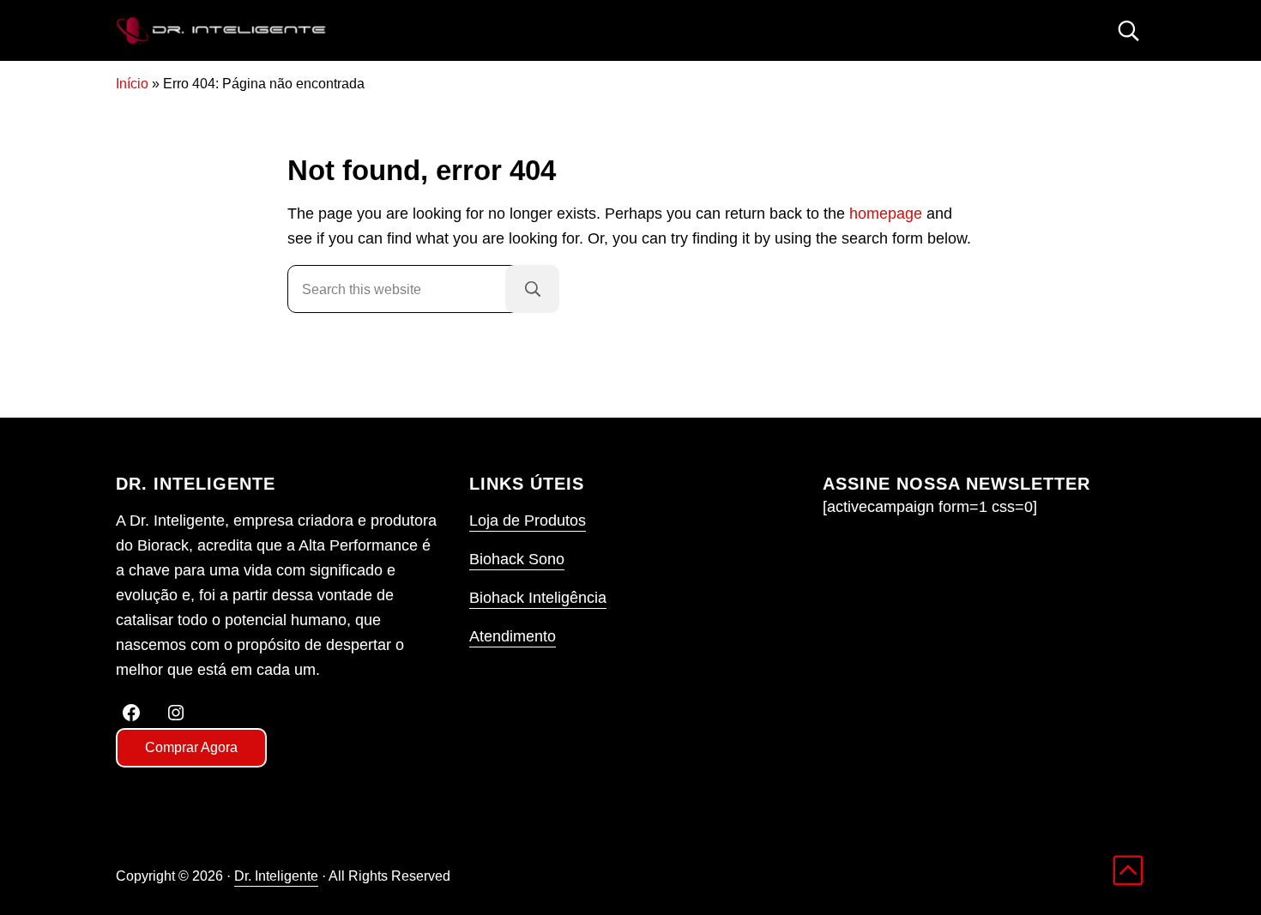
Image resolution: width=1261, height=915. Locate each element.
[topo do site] (1128, 870)
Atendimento (512, 636)
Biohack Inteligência (537, 597)
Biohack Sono (516, 559)
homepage (885, 213)
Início (132, 83)
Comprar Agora (191, 747)
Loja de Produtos (527, 520)
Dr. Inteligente (276, 875)
